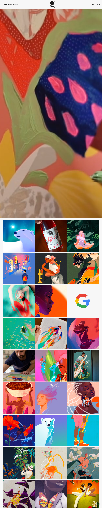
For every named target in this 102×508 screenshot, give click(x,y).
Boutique (15, 4)
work (5, 4)
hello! (10, 4)
